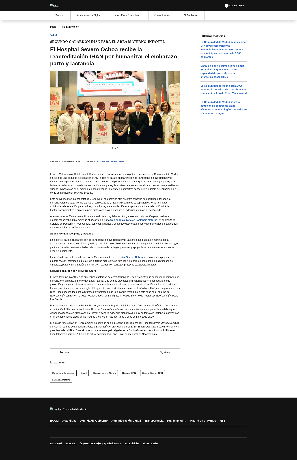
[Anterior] (106, 148)
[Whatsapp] (101, 432)
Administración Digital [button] (88, 15)
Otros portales (150, 443)
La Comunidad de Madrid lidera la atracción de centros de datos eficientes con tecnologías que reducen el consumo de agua (223, 108)
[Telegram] (128, 432)
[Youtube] (82, 432)
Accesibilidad (132, 443)
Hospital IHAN (129, 373)
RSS (223, 420)
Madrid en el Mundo (203, 420)
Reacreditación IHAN (152, 373)
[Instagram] (63, 432)
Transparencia (154, 420)
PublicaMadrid (176, 420)
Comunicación (70, 26)
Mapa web (70, 443)
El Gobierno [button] (190, 15)
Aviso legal (56, 443)
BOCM (54, 420)
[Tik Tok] (110, 432)
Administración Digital (126, 420)
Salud (53, 35)
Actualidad (69, 420)
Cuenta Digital (236, 5)
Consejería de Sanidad (63, 373)
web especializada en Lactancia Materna (133, 220)
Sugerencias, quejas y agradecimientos (100, 443)
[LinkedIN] (91, 432)
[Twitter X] (73, 432)
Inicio (53, 26)
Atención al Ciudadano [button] (127, 15)
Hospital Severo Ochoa (129, 257)
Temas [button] (59, 15)
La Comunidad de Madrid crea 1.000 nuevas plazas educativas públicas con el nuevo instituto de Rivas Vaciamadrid (223, 89)
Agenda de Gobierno (94, 420)
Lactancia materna (61, 379)
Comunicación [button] (162, 15)
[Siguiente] (123, 148)
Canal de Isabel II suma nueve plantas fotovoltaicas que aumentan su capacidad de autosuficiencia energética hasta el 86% (222, 71)
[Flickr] (119, 432)
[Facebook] (54, 432)
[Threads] (138, 432)
